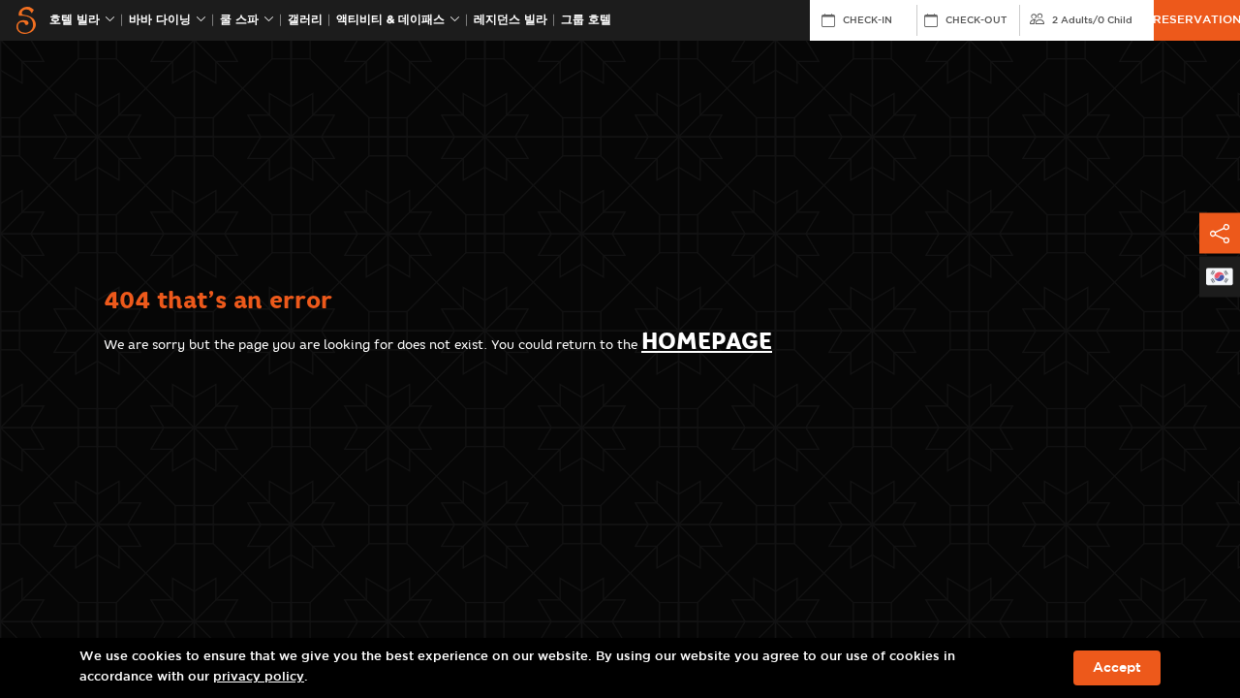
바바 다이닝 (160, 20)
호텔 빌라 (74, 20)
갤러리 (305, 20)
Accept (1117, 668)
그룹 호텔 (586, 20)
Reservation (1197, 20)
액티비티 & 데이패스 (390, 20)
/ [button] (1092, 20)
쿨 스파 (239, 20)
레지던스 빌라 (510, 20)
